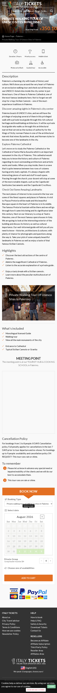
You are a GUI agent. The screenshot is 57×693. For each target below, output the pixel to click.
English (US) (28, 18)
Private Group (14, 560)
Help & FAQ (36, 620)
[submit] (28, 578)
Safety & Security (38, 624)
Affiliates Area (37, 654)
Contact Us (36, 630)
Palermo (19, 36)
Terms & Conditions (11, 627)
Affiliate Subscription (40, 644)
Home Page (9, 36)
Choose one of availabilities (20, 568)
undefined (42, 517)
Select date (13, 510)
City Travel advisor (11, 620)
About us (6, 617)
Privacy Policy (8, 624)
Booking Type (14, 499)
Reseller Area (37, 650)
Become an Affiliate (40, 640)
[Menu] (4, 4)
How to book (36, 617)
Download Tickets (42, 18)
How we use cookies (11, 630)
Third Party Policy (39, 647)
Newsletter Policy (10, 634)
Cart (53, 18)
